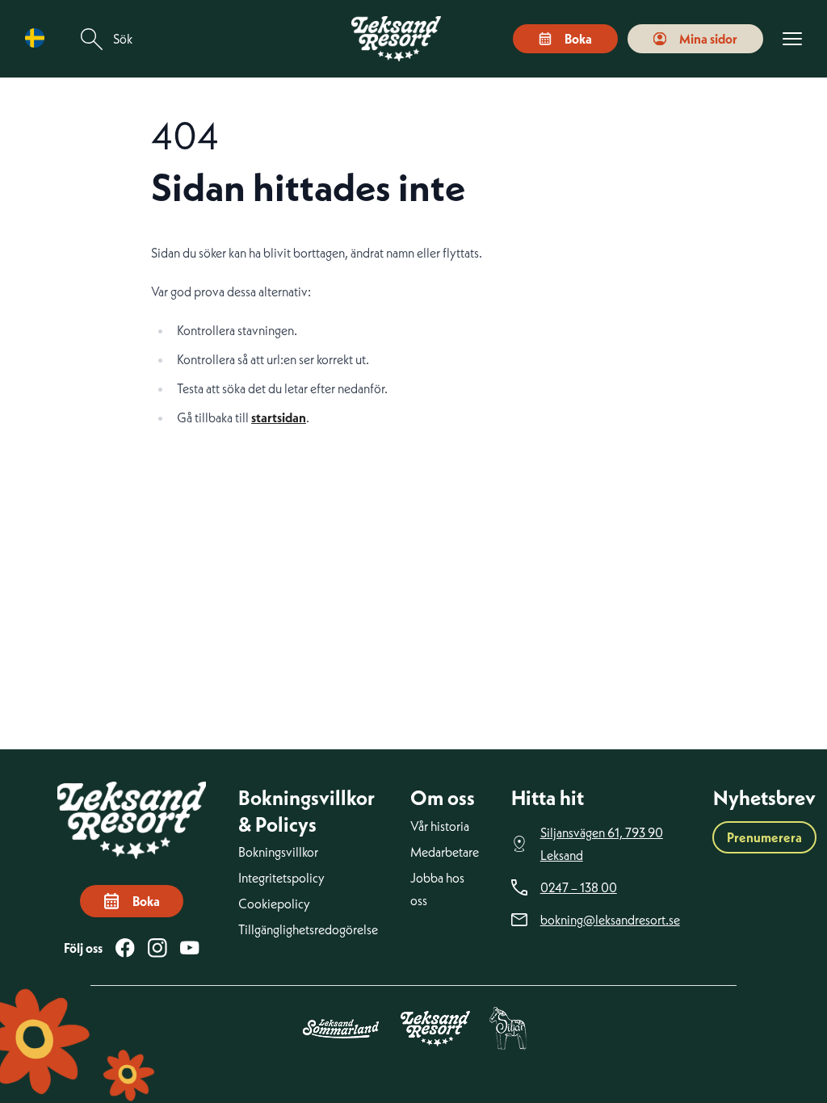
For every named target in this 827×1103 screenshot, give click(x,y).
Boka (578, 39)
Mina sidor (708, 39)
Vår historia (439, 826)
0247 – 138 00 (578, 887)
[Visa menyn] (792, 39)
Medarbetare (444, 852)
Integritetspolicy (281, 878)
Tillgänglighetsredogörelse (308, 929)
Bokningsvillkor (278, 852)
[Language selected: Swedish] (38, 38)
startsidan (278, 417)
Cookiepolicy (274, 903)
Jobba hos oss (437, 889)
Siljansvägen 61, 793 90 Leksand (601, 843)
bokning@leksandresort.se (610, 920)
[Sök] (92, 39)
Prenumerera (764, 837)
